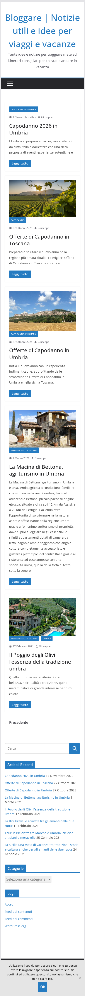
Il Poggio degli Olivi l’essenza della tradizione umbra (40, 661)
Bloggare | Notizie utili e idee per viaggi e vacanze (42, 30)
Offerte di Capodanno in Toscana (39, 240)
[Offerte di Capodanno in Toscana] (42, 198)
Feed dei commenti (19, 919)
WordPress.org (15, 926)
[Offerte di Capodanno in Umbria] (42, 311)
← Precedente (16, 722)
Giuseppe (47, 117)
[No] (79, 978)
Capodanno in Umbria (23, 109)
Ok (42, 987)
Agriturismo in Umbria (24, 450)
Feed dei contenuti (18, 911)
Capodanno (18, 220)
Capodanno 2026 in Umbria (33, 129)
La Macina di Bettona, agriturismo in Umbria (36, 470)
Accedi (9, 904)
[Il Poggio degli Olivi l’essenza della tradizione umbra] (42, 616)
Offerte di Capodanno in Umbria (39, 354)
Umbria (47, 638)
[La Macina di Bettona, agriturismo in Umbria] (42, 429)
